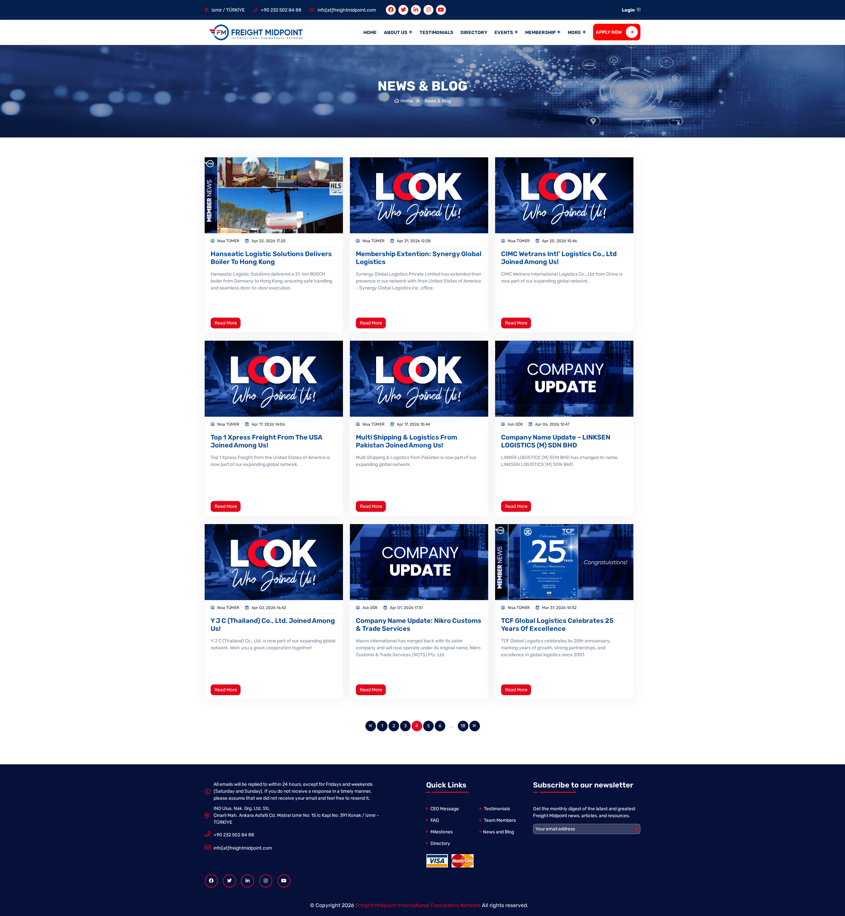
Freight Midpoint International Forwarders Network (418, 905)
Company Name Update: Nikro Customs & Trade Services (418, 624)
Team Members (499, 820)
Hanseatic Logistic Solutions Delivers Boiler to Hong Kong (271, 258)
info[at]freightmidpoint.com (347, 10)
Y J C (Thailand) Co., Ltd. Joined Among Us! (273, 624)
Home (370, 32)
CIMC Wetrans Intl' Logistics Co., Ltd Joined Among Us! (559, 258)
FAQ (434, 820)
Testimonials (436, 32)
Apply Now (609, 32)
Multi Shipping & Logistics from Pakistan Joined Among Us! (406, 441)
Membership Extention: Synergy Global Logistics (419, 258)
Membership (540, 32)
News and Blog (498, 832)
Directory (473, 32)
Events (503, 32)
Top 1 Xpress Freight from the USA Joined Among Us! (266, 441)
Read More (226, 323)
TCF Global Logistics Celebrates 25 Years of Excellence (557, 624)
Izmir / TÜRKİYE (228, 10)
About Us (395, 32)
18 (462, 726)
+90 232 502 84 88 (281, 10)
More (574, 32)
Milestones (441, 832)
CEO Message (444, 809)
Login (629, 10)
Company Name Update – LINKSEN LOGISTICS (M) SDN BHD (555, 441)
